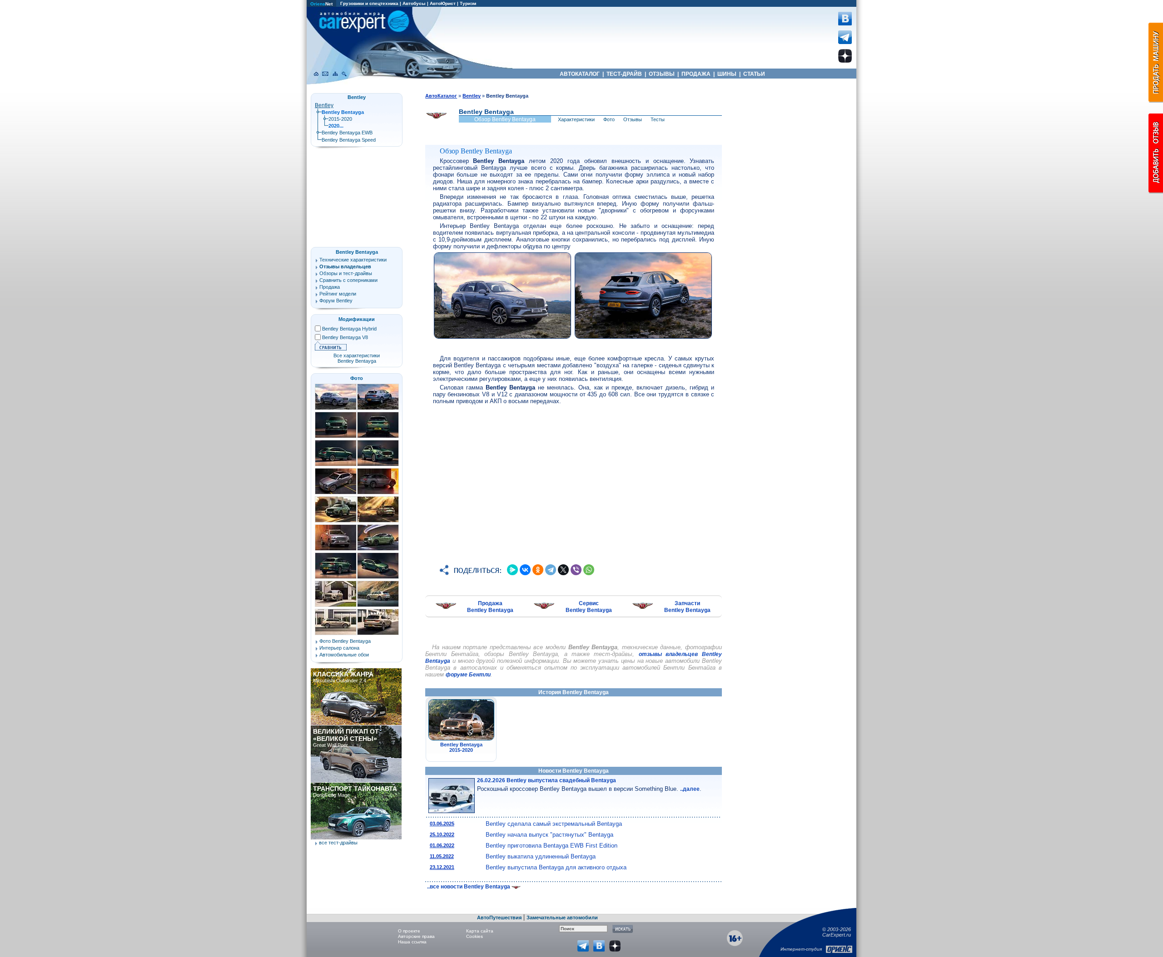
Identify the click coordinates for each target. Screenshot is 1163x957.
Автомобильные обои (344, 654)
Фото (609, 119)
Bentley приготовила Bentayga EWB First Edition (551, 845)
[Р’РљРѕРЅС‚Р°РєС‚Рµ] (525, 569)
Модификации (356, 319)
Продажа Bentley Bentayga (490, 606)
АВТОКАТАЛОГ (579, 74)
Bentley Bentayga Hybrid (349, 328)
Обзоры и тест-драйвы (345, 273)
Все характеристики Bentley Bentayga (356, 358)
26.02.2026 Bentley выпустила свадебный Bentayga (546, 780)
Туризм (468, 3)
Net (321, 3)
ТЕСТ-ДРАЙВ (624, 74)
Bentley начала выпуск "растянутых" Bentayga (549, 834)
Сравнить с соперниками (348, 280)
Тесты (658, 119)
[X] (563, 569)
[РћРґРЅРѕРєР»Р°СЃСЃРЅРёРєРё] (537, 569)
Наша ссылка (412, 941)
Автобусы (414, 3)
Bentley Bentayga (357, 252)
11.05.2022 (442, 856)
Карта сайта (479, 930)
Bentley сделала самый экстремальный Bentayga (554, 823)
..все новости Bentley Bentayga (469, 886)
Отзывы (632, 119)
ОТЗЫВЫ (661, 74)
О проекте (409, 930)
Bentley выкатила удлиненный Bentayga (541, 856)
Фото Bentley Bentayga (345, 641)
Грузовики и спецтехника (369, 3)
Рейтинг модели (337, 293)
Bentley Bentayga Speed (349, 140)
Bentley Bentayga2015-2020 (461, 747)
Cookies (474, 936)
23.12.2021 (442, 867)
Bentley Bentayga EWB (347, 132)
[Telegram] (550, 569)
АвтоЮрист (443, 3)
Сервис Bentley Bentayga (589, 606)
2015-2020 (340, 119)
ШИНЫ (727, 74)
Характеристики (576, 119)
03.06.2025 (442, 823)
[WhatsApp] (588, 569)
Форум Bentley (336, 300)
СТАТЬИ (754, 74)
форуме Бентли (468, 674)
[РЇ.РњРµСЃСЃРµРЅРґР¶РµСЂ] (512, 569)
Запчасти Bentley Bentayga (687, 606)
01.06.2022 (442, 845)
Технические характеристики (353, 259)
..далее (690, 789)
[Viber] (576, 569)
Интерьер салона (339, 648)
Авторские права (416, 936)
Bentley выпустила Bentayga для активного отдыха (556, 867)
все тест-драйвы (338, 842)
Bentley (324, 105)
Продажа (329, 287)
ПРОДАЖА (696, 74)
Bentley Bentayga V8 (345, 337)
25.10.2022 (442, 834)
